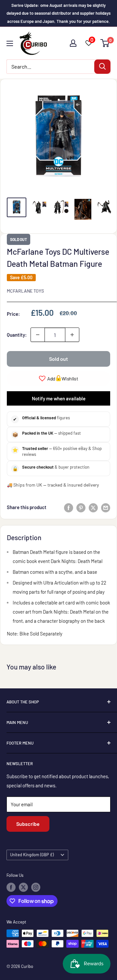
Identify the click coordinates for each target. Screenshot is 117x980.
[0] (105, 43)
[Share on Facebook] (68, 507)
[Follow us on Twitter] (23, 887)
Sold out (58, 359)
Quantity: (17, 335)
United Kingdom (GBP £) (32, 854)
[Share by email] (105, 507)
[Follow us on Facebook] (11, 887)
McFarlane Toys (25, 291)
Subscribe (28, 824)
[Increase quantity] (72, 335)
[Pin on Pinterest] (80, 507)
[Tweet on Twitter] (93, 507)
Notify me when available (58, 398)
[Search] (102, 66)
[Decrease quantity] (38, 335)
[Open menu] (9, 43)
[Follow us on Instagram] (35, 887)
